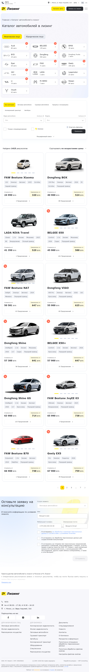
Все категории (9, 104)
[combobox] (24, 120)
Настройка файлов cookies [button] (70, 654)
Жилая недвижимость (10, 629)
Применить (78, 131)
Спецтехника (35, 648)
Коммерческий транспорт (13, 110)
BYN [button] (75, 3)
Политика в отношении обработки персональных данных (69, 644)
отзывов (51, 670)
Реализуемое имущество (11, 632)
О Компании (64, 635)
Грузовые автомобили (42, 104)
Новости (62, 629)
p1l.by (66, 666)
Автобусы (27, 110)
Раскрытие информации (68, 639)
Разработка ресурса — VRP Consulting (76, 661)
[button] (9, 2)
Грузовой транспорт (38, 635)
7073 (6, 602)
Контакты (62, 632)
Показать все (6, 582)
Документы (63, 623)
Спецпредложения (66, 626)
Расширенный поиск (44, 136)
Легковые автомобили (24, 104)
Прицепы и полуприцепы (60, 104)
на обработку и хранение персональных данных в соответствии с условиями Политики (61, 532)
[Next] (85, 488)
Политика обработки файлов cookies (70, 650)
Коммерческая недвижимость (42, 626)
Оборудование (36, 645)
